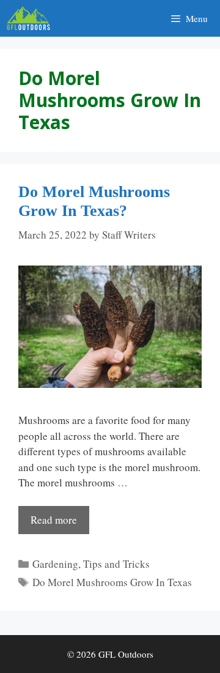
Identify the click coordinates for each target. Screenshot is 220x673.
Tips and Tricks (116, 564)
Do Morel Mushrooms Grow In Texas (112, 582)
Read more (54, 520)
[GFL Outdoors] (31, 18)
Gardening (55, 564)
